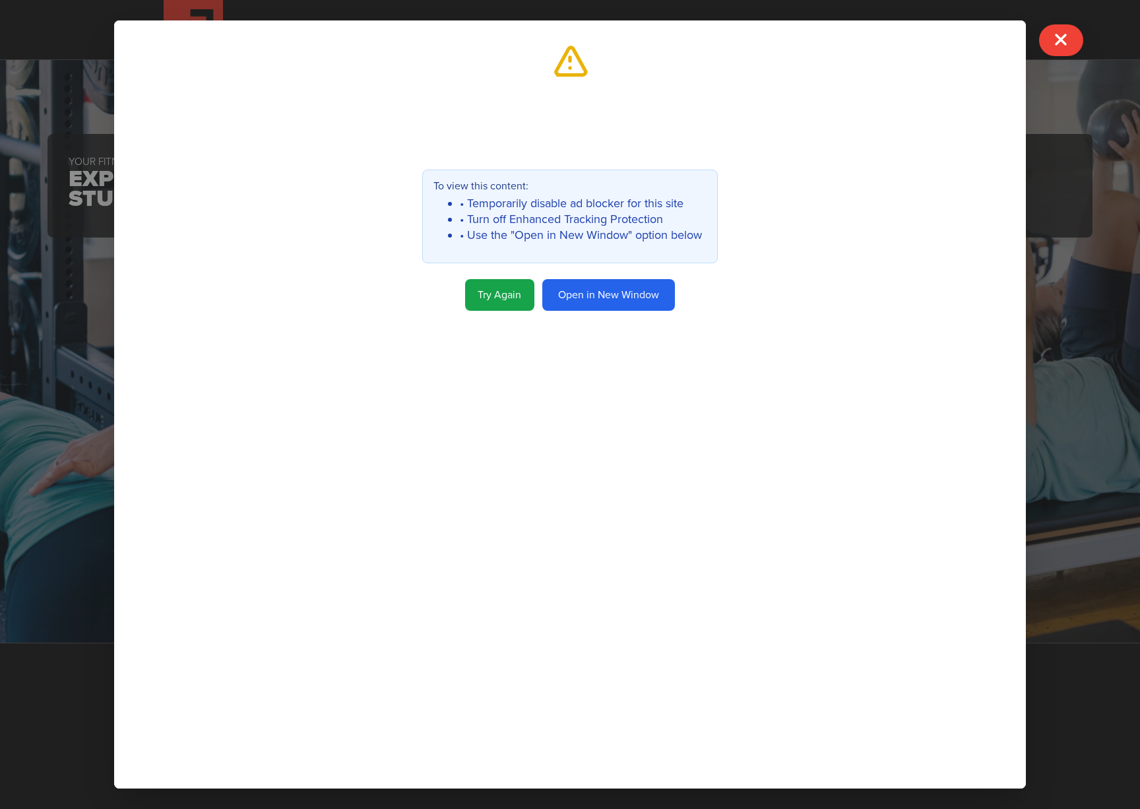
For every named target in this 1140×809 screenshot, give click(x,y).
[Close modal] (1061, 39)
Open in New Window (608, 295)
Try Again (499, 295)
